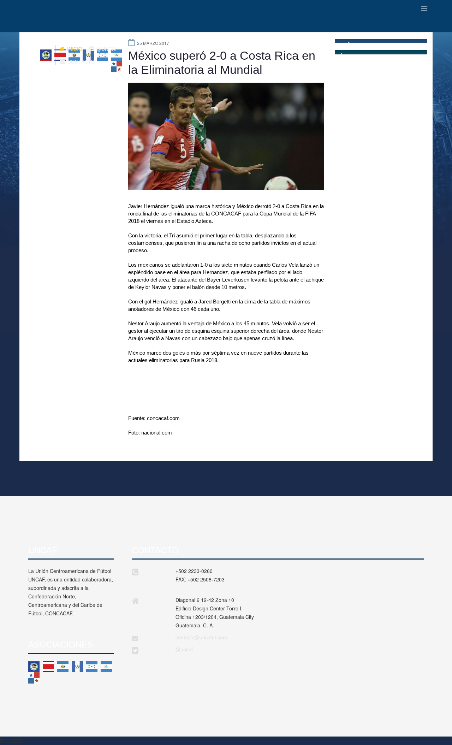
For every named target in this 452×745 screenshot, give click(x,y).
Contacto (80, 61)
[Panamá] (34, 678)
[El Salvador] (63, 666)
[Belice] (34, 666)
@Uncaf (106, 48)
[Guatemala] (77, 666)
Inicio (74, 48)
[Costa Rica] (48, 666)
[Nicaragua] (106, 666)
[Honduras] (91, 666)
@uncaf (184, 649)
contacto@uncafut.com (201, 637)
